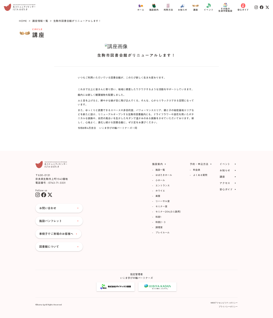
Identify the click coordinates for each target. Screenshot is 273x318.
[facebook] (43, 194)
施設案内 (154, 10)
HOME (23, 21)
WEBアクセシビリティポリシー (224, 303)
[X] (49, 194)
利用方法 (168, 10)
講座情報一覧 (40, 21)
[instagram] (37, 194)
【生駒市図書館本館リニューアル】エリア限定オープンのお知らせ (134, 82)
